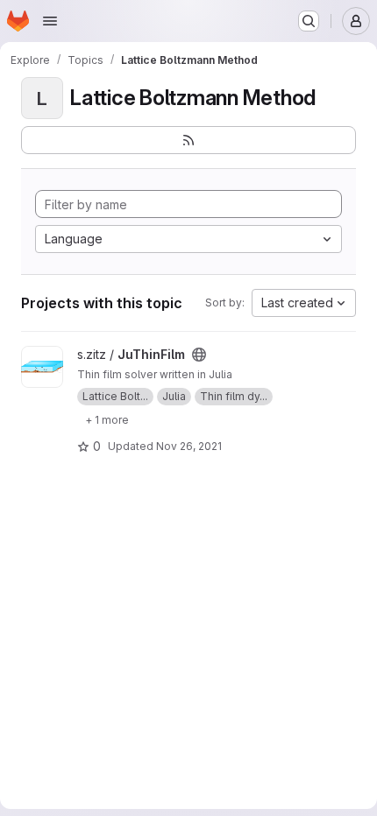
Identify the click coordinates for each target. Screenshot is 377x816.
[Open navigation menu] (50, 21)
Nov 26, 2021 (189, 446)
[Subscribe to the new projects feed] (188, 140)
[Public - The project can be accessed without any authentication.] (199, 355)
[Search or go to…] (308, 21)
